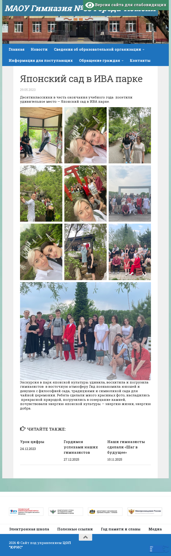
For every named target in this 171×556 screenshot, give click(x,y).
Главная (16, 49)
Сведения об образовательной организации (97, 49)
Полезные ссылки (75, 529)
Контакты (140, 60)
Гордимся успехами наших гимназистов (81, 447)
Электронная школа (29, 529)
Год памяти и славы (120, 529)
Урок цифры (32, 441)
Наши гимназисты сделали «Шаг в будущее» (126, 447)
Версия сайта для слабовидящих (130, 4)
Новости (39, 49)
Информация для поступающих (41, 60)
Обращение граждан (99, 60)
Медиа (155, 529)
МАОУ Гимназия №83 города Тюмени (80, 8)
